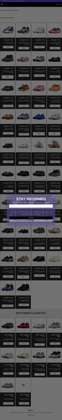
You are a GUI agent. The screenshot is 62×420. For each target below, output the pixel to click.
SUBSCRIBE (31, 217)
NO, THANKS (31, 220)
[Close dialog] (53, 196)
